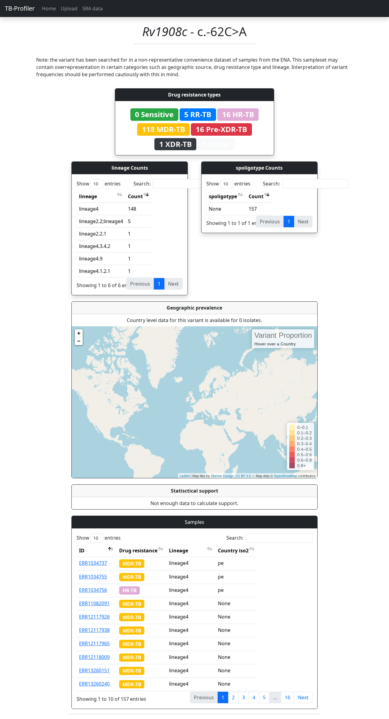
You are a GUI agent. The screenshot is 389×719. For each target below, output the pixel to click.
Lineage (178, 550)
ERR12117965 (94, 643)
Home (49, 8)
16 (287, 697)
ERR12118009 (94, 657)
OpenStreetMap (285, 475)
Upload (69, 8)
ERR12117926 (94, 616)
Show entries (99, 183)
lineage (88, 196)
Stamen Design (222, 475)
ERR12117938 (94, 630)
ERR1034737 (93, 563)
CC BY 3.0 (243, 475)
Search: (141, 183)
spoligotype (223, 196)
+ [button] (79, 333)
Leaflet (185, 475)
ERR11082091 (94, 603)
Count (135, 196)
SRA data (92, 8)
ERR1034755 (93, 576)
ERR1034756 (93, 590)
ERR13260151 (94, 670)
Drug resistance (138, 550)
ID (81, 550)
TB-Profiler (20, 8)
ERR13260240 (94, 683)
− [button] (79, 341)
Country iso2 (233, 550)
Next (303, 697)
